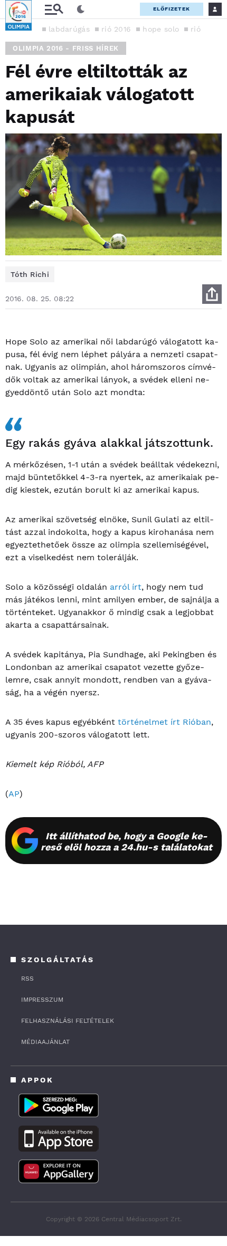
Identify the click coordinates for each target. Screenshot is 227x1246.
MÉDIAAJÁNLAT (45, 1042)
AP (14, 794)
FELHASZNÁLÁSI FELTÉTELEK (67, 1020)
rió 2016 (116, 29)
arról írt (125, 587)
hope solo (161, 29)
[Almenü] (54, 9)
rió (196, 29)
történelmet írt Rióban (164, 722)
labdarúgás (69, 29)
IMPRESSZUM (42, 999)
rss (27, 978)
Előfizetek (171, 9)
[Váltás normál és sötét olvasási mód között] (80, 9)
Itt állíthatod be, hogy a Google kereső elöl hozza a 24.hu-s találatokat (126, 841)
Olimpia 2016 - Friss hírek (66, 48)
